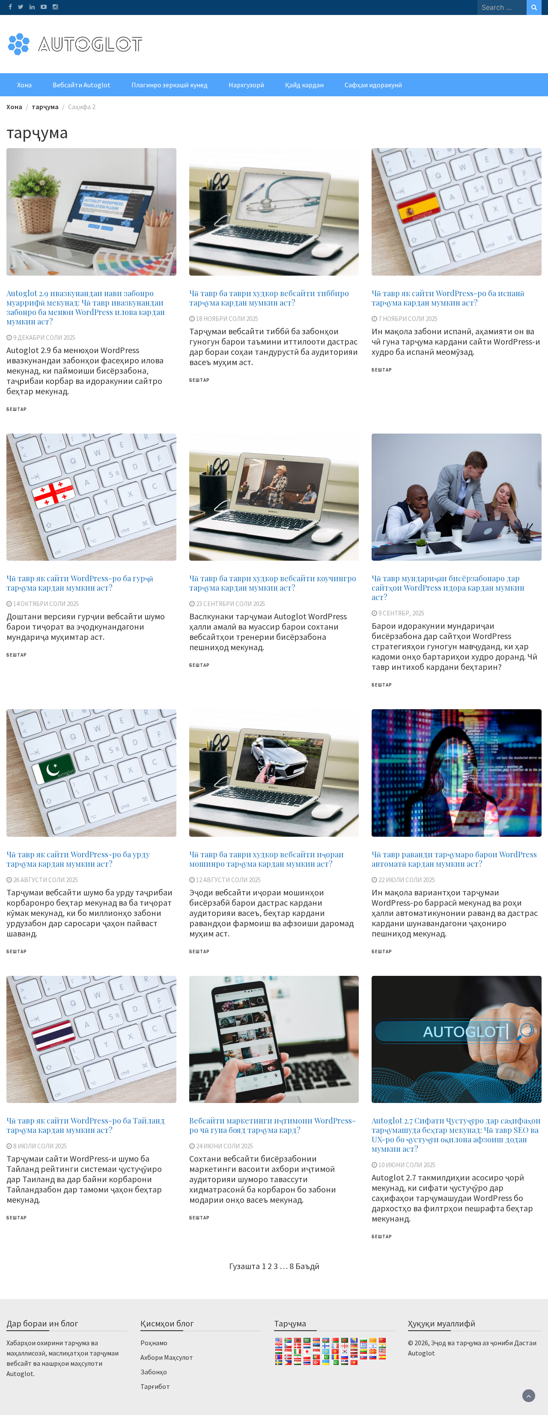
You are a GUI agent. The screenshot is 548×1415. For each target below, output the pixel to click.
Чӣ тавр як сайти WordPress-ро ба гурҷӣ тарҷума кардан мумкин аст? (79, 583)
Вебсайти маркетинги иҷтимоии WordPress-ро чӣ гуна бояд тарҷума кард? (272, 1125)
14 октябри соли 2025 (46, 604)
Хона (24, 84)
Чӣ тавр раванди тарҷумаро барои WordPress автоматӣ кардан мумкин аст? (454, 859)
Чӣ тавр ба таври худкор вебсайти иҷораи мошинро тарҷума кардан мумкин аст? (266, 859)
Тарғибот (155, 1386)
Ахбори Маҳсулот (166, 1357)
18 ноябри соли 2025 (227, 319)
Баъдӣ (307, 1265)
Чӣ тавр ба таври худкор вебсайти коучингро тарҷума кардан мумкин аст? (272, 583)
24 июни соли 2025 (224, 1146)
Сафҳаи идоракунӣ (373, 84)
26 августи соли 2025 (45, 880)
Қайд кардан (304, 84)
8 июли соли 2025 (40, 1146)
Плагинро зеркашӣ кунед (169, 84)
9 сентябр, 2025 (401, 613)
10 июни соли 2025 (406, 1165)
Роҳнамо (153, 1342)
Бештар (16, 409)
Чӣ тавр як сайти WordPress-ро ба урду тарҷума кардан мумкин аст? (78, 859)
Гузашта (244, 1265)
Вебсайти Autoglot (81, 84)
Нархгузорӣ (246, 84)
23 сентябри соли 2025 (230, 604)
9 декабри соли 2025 (44, 337)
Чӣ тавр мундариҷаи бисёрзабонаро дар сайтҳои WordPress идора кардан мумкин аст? (448, 587)
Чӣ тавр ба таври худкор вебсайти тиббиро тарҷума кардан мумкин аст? (269, 298)
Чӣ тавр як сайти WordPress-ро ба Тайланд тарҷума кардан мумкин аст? (85, 1125)
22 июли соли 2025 (406, 880)
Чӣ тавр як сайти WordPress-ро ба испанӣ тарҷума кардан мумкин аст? (448, 298)
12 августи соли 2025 (228, 880)
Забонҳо (153, 1371)
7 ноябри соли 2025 (408, 319)
